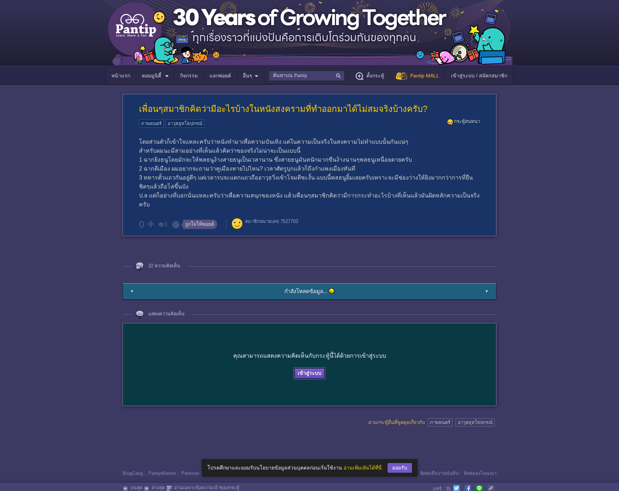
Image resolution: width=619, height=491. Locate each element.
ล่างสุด (158, 487)
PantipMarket (162, 473)
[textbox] (306, 75)
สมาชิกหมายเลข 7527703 (271, 221)
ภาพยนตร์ (151, 123)
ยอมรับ (399, 468)
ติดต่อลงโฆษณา (480, 473)
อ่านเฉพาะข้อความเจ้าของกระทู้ (206, 487)
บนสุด (136, 487)
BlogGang (133, 473)
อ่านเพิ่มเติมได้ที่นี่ (363, 468)
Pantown (190, 473)
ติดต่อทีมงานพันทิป (439, 473)
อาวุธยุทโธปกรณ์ (185, 123)
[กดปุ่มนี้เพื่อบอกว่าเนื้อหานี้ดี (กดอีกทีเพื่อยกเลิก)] (150, 224)
